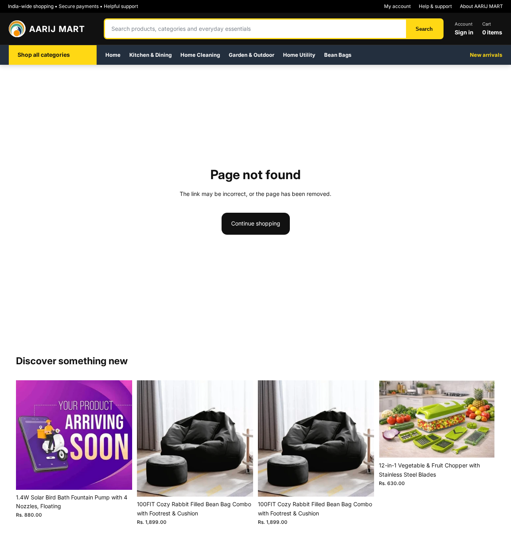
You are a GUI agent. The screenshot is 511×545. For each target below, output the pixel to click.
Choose (247, 484)
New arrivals (486, 55)
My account (397, 6)
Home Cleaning (200, 55)
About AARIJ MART (481, 6)
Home (113, 55)
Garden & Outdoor (251, 55)
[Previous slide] (149, 438)
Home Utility (299, 55)
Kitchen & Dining (150, 55)
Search (424, 29)
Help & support (435, 6)
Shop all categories (44, 54)
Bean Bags (337, 55)
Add (126, 477)
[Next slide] (241, 438)
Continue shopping (255, 223)
